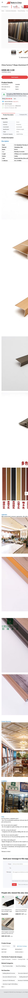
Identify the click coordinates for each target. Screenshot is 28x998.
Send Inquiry (14, 77)
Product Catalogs (22, 946)
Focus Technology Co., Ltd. (18, 992)
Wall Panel (3, 949)
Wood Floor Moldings (21, 966)
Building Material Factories (9, 973)
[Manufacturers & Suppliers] (14, 2)
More (2, 987)
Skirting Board (18, 949)
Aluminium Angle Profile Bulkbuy (10, 984)
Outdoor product (19, 952)
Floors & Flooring (21, 10)
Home (2, 10)
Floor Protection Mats (8, 966)
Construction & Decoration (11, 10)
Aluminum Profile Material (9, 980)
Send (14, 884)
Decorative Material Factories (9, 977)
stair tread (3, 952)
